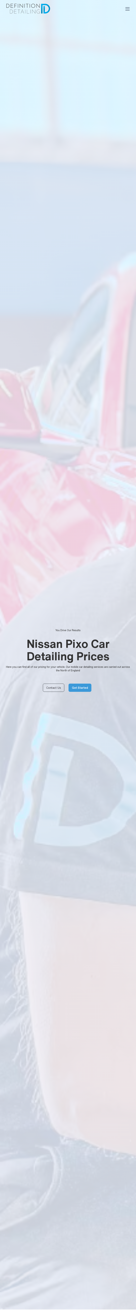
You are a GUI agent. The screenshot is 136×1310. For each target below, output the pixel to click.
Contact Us (53, 687)
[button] (126, 9)
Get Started (80, 687)
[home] (28, 9)
